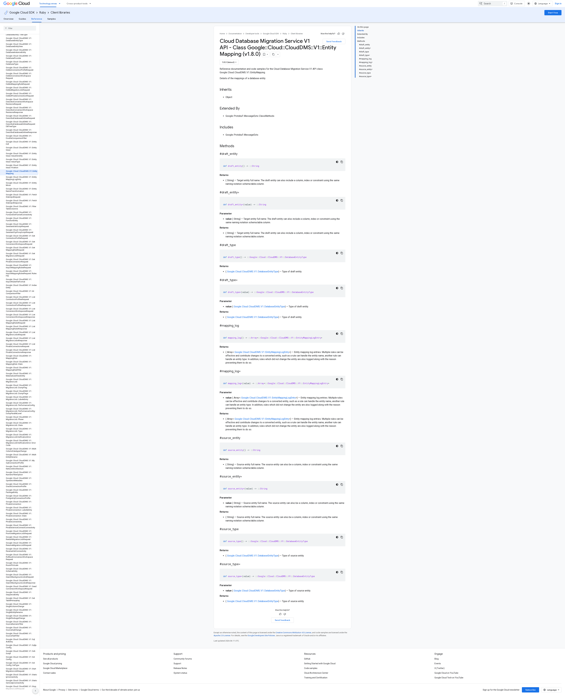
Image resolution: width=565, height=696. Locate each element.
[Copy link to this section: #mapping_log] (242, 326)
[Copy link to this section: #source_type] (242, 529)
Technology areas (48, 3)
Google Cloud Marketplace (55, 668)
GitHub (307, 659)
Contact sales (49, 673)
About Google (49, 690)
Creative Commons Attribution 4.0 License (293, 632)
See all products (50, 659)
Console (518, 3)
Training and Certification (315, 677)
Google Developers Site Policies (261, 635)
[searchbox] (20, 28)
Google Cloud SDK (22, 12)
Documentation (235, 33)
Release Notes (180, 668)
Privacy (62, 690)
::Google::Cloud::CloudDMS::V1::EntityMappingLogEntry (261, 352)
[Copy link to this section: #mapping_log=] (243, 371)
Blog (436, 659)
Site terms (73, 690)
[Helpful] (338, 33)
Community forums (183, 659)
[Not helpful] (343, 33)
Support (177, 663)
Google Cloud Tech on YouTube (448, 677)
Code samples (310, 668)
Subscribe (530, 690)
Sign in (558, 3)
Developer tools (252, 33)
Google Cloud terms (90, 690)
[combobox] (492, 3)
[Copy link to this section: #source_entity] (243, 438)
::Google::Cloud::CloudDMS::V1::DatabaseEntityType (252, 271)
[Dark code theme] (337, 162)
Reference (36, 18)
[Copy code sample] (341, 162)
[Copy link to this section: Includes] (236, 127)
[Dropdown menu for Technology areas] (60, 3)
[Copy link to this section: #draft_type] (239, 245)
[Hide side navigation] (35, 691)
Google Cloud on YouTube (446, 673)
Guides (22, 18)
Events (437, 663)
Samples (51, 18)
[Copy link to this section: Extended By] (243, 108)
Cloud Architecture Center (316, 673)
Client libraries (60, 12)
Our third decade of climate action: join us (121, 690)
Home (222, 33)
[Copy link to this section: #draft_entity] (240, 154)
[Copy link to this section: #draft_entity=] (242, 192)
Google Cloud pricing (52, 663)
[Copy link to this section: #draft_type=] (240, 280)
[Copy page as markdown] (273, 54)
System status (180, 673)
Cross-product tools (77, 3)
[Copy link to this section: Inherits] (234, 90)
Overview (8, 18)
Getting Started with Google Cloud (319, 663)
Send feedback (334, 41)
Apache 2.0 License (222, 635)
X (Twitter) (439, 668)
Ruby (42, 12)
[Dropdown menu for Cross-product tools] (91, 3)
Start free (553, 12)
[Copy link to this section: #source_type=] (243, 564)
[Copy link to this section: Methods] (238, 146)
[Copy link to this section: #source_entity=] (245, 477)
